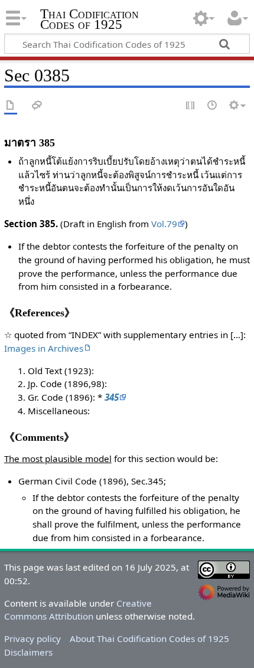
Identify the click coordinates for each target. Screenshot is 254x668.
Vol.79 (164, 224)
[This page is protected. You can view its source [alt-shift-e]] (190, 106)
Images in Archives (43, 348)
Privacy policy (32, 638)
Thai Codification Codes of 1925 (89, 20)
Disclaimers (28, 652)
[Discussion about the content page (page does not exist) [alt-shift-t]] (37, 106)
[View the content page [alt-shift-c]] (10, 106)
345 (112, 397)
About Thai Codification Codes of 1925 (149, 638)
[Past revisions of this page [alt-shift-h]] (212, 106)
